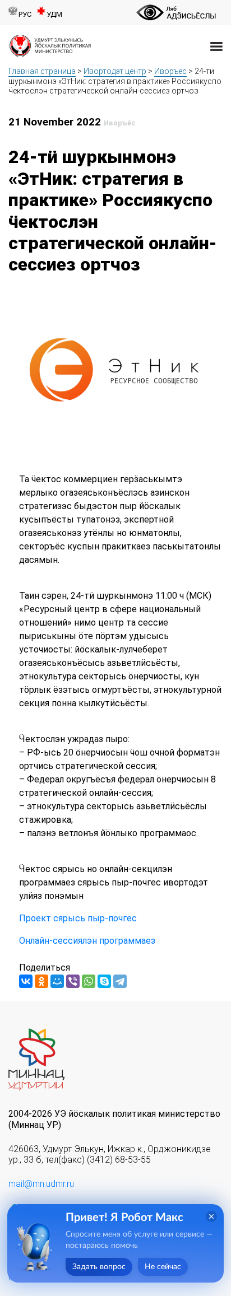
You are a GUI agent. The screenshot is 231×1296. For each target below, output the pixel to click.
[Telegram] (120, 981)
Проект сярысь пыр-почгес (78, 918)
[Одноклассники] (41, 981)
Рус (25, 14)
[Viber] (73, 981)
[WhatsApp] (88, 981)
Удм (54, 14)
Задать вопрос (99, 1267)
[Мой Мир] (57, 981)
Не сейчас (163, 1267)
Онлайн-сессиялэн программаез (87, 940)
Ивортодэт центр (115, 71)
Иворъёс (170, 71)
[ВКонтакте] (26, 981)
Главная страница (42, 71)
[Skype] (104, 981)
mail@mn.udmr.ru (41, 1183)
